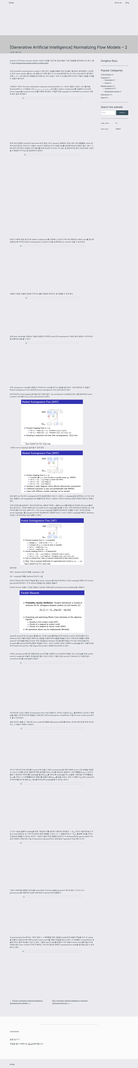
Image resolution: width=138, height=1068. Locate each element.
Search (122, 112)
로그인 (31, 1044)
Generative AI (109, 88)
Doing (11, 3)
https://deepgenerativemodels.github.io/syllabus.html (30, 63)
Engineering (104, 77)
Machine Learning (106, 86)
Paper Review (105, 94)
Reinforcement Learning (112, 91)
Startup (103, 97)
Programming (109, 80)
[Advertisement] (69, 20)
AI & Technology (106, 74)
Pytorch (107, 83)
